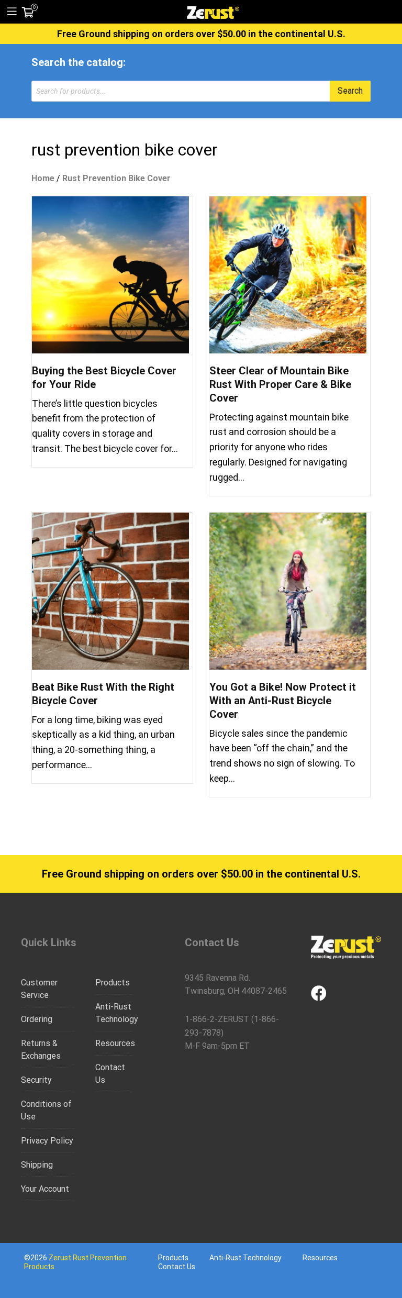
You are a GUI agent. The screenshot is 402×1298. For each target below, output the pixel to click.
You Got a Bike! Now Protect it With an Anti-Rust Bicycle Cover (282, 700)
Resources (113, 1043)
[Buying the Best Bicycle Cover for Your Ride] (110, 274)
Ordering (36, 1019)
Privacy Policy (47, 1141)
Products (112, 983)
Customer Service (39, 989)
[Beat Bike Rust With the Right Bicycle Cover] (110, 590)
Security (36, 1080)
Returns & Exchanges (41, 1049)
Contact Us (110, 1073)
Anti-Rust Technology (113, 1013)
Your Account (45, 1189)
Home (42, 178)
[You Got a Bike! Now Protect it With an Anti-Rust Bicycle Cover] (287, 590)
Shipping (37, 1165)
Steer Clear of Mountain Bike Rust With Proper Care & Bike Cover (280, 384)
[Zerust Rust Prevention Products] (213, 11)
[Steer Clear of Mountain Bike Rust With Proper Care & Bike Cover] (287, 274)
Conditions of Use (46, 1110)
